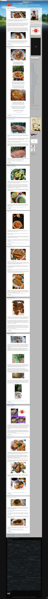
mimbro (36, 568)
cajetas (20, 546)
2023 (32, 66)
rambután (35, 580)
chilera (25, 550)
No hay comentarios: (22, 114)
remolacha (11, 581)
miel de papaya (25, 568)
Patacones (27, 574)
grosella (17, 560)
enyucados (28, 556)
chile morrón (14, 550)
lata (13, 435)
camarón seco (31, 546)
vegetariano (29, 588)
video (40, 588)
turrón (16, 588)
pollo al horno (13, 578)
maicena (8, 565)
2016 (32, 94)
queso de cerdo (9, 580)
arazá (30, 541)
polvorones (26, 578)
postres (38, 578)
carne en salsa (30, 547)
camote (39, 546)
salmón (9, 582)
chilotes (34, 550)
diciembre (33, 71)
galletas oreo (12, 559)
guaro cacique (32, 560)
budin (10, 331)
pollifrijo (38, 577)
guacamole (22, 560)
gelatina (40, 559)
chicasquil (13, 549)
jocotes (39, 563)
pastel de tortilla (31, 573)
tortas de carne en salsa (11, 10)
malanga (31, 565)
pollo (15, 116)
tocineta (23, 586)
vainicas (25, 588)
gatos (34, 559)
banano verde (33, 544)
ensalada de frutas (11, 556)
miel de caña (30, 567)
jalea (34, 563)
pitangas (13, 577)
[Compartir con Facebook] (9, 44)
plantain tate (21, 577)
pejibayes (39, 574)
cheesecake (10, 549)
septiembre (33, 85)
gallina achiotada (15, 559)
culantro (14, 295)
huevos (37, 562)
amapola (19, 541)
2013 (32, 97)
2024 (32, 65)
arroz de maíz (21, 543)
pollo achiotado (10, 578)
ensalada (37, 555)
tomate (26, 586)
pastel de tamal (28, 573)
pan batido (15, 570)
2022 (32, 67)
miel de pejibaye (29, 568)
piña (26, 576)
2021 (32, 68)
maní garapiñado (20, 566)
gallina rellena (22, 559)
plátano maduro (29, 577)
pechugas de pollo (35, 574)
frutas (30, 558)
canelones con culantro (10, 247)
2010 (32, 100)
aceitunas (8, 540)
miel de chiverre (33, 567)
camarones (36, 546)
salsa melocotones (31, 582)
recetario (8, 581)
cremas (27, 553)
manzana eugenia (38, 566)
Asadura (40, 543)
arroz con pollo (10, 543)
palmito (8, 570)
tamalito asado (30, 585)
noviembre (33, 72)
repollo (15, 581)
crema (18, 553)
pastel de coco (17, 573)
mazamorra (11, 567)
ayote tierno (19, 544)
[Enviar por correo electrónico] (7, 44)
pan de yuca (24, 571)
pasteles (8, 574)
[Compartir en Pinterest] (10, 44)
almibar (39, 540)
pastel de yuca (35, 573)
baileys (24, 544)
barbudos (37, 544)
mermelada (22, 567)
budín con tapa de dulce (35, 76)
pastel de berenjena (9, 573)
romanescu (40, 581)
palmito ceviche (11, 570)
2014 (32, 96)
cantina (13, 547)
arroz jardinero (28, 543)
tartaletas (10, 586)
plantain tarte (18, 577)
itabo (24, 563)
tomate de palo (28, 586)
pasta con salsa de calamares (11, 497)
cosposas (35, 552)
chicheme (33, 549)
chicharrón (22, 549)
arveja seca (35, 543)
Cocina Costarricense (18, 112)
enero (33, 91)
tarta (7, 586)
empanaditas (28, 555)
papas (10, 494)
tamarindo (33, 585)
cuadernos (36, 553)
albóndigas (28, 540)
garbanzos (31, 559)
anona (26, 541)
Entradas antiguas (26, 534)
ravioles (39, 580)
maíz (10, 565)
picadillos (9, 576)
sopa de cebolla (37, 583)
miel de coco (37, 567)
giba (12, 560)
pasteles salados (24, 574)
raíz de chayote (31, 580)
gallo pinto (25, 559)
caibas (12, 546)
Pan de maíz (39, 570)
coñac (26, 552)
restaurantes (27, 581)
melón (19, 567)
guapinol (29, 560)
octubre (33, 73)
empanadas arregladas (14, 555)
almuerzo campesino (15, 541)
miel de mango (15, 568)
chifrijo (35, 549)
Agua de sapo (16, 540)
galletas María (8, 559)
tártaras (12, 586)
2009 (32, 101)
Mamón (35, 565)
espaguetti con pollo (34, 75)
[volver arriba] (47, 598)
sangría (39, 582)
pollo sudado (23, 578)
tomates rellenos (38, 586)
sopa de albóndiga (33, 583)
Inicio (19, 534)
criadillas (30, 553)
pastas (13, 116)
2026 (32, 63)
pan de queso (17, 571)
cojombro (8, 552)
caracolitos (19, 547)
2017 (32, 93)
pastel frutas (39, 573)
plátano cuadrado (24, 577)
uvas (20, 588)
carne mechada (34, 547)
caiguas (14, 546)
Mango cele (14, 566)
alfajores (32, 540)
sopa (24, 583)
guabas (19, 560)
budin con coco (9, 299)
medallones (14, 567)
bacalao (22, 544)
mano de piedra (26, 566)
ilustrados (22, 563)
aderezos (13, 540)
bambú (26, 544)
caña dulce (16, 547)
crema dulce (24, 553)
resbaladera (24, 581)
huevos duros (15, 563)
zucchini (8, 590)
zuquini (10, 590)
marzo (33, 90)
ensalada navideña (16, 556)
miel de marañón (19, 568)
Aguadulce (23, 540)
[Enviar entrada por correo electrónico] (25, 114)
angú (22, 541)
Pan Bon (17, 570)
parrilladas (22, 572)
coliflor (15, 552)
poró (32, 578)
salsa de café (24, 582)
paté (30, 574)
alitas (34, 540)
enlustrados (34, 555)
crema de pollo (21, 553)
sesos (18, 583)
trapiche (8, 588)
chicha (15, 549)
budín (10, 163)
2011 (32, 99)
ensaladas (24, 556)
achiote (11, 540)
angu (21, 541)
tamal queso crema (11, 585)
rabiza (25, 580)
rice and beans (34, 581)
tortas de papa (9, 438)
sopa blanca (26, 583)
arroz (10, 435)
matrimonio (8, 567)
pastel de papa (24, 573)
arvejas (37, 543)
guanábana (24, 560)
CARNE (27, 547)
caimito (17, 546)
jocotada (36, 563)
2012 (32, 98)
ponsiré (30, 578)
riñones (37, 581)
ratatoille (37, 580)
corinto (32, 552)
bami (28, 544)
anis (24, 541)
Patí (32, 574)
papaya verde (15, 572)
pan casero (20, 570)
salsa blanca (17, 582)
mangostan (17, 566)
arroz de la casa (17, 543)
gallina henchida (19, 559)
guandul (27, 560)
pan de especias (35, 570)
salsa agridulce (14, 582)
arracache (36, 541)
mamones (8, 566)
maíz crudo (20, 565)
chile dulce (10, 550)
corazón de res (29, 552)
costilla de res (15, 553)
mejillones (17, 567)
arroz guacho (25, 543)
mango (11, 566)
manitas (23, 566)
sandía (37, 582)
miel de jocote (11, 568)
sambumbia (35, 582)
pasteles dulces (19, 574)
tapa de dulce (13, 163)
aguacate (20, 540)
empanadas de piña (25, 555)
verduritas (38, 588)
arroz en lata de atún (10, 406)
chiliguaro (32, 550)
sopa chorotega (29, 583)
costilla (37, 552)
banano (30, 544)
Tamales (14, 585)
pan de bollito (28, 570)
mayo (33, 89)
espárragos (39, 556)
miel (24, 567)
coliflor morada (18, 552)
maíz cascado (17, 565)
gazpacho (37, 559)
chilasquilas (38, 549)
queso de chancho (13, 580)
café (9, 546)
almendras (36, 540)
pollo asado (16, 578)
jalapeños (32, 563)
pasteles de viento (16, 574)
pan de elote (31, 570)
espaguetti (11, 116)
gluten (14, 560)
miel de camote (9, 211)
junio (32, 88)
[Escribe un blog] (8, 44)
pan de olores (13, 571)
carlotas (25, 547)
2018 (32, 92)
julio (32, 87)
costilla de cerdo (11, 553)
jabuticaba (27, 563)
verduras (35, 588)
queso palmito (17, 580)
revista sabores (30, 581)
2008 (32, 102)
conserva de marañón (23, 552)
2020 (32, 69)
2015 (32, 95)
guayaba (36, 560)
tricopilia (14, 588)
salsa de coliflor (27, 582)
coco (12, 331)
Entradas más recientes (11, 534)
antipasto (28, 541)
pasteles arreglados (11, 574)
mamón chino (38, 565)
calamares (11, 532)
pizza (15, 577)
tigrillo (17, 586)
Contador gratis (32, 107)
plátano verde (34, 577)
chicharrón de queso (26, 549)
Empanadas (9, 555)
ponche (28, 578)
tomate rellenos (32, 586)
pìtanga (10, 577)
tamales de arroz (18, 585)
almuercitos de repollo (9, 541)
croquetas (33, 553)
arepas (33, 541)
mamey (33, 565)
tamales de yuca (22, 585)
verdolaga (32, 588)
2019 (32, 70)
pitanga (8, 577)
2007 (32, 103)
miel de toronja (33, 568)
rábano (23, 580)
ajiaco (25, 540)
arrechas (39, 541)
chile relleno (22, 550)
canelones (11, 295)
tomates (35, 586)
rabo (27, 580)
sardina (8, 583)
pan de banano (24, 570)
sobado (22, 583)
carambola (22, 547)
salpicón (11, 582)
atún (11, 435)
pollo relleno (19, 578)
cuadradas (39, 553)
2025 (32, 64)
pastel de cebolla (13, 573)
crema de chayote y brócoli (11, 166)
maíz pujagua (26, 565)
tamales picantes (26, 585)
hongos (8, 562)
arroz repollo (31, 543)
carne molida (38, 547)
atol (8, 544)
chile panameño (18, 550)
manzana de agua (34, 566)
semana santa (15, 583)
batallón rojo (40, 544)
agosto (33, 86)
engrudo (31, 555)
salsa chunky (21, 582)
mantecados (30, 566)
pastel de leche (20, 573)
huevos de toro (11, 563)
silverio (20, 583)
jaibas (29, 563)
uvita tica (23, 588)
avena (13, 544)
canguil (11, 547)
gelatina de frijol (9, 560)
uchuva (18, 588)
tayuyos (14, 586)
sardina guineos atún (11, 583)
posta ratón (36, 578)
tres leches (11, 588)
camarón (27, 546)
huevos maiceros (19, 563)
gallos (28, 559)
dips (11, 554)
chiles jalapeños (28, 550)
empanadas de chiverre (19, 555)
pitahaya (39, 576)
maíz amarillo (13, 565)
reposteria (21, 581)
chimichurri (37, 550)
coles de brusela (12, 552)
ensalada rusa (20, 556)
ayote (15, 544)
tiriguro (21, 586)
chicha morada (18, 549)
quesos (21, 580)
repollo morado (18, 581)
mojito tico (39, 568)
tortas (12, 494)
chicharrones (29, 549)
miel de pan (22, 568)
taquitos (39, 585)
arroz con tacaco (14, 543)
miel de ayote (27, 567)
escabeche (31, 556)
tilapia (19, 586)
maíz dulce (23, 565)
